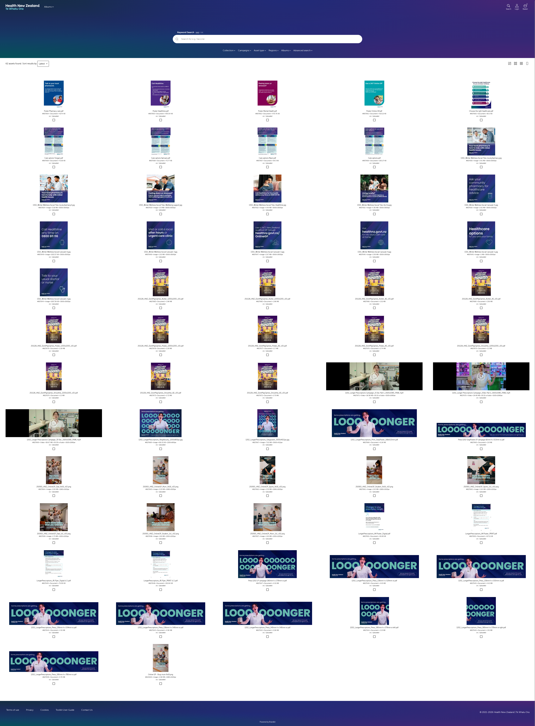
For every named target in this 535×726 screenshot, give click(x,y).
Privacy (29, 710)
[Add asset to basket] (53, 120)
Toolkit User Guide (65, 710)
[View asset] (54, 94)
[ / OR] (199, 32)
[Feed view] (527, 64)
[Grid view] (515, 64)
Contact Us (87, 710)
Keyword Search (190, 32)
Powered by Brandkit (267, 722)
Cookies (44, 710)
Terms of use (12, 710)
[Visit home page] (23, 7)
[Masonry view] (509, 64)
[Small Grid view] (521, 64)
